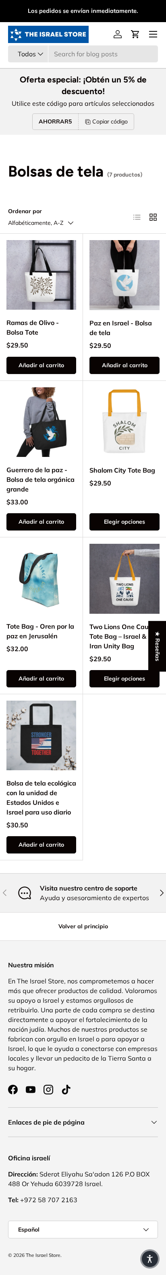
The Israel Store (43, 1255)
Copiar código (110, 121)
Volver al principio (83, 926)
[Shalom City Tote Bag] (124, 422)
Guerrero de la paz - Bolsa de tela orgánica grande (40, 479)
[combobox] (83, 53)
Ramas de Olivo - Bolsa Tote (32, 327)
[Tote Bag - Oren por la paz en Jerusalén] (41, 578)
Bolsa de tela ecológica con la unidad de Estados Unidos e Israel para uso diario (41, 797)
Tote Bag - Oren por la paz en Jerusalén (40, 631)
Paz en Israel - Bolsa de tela (120, 328)
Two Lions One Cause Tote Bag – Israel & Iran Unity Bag (122, 636)
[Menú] (153, 34)
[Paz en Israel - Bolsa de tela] (124, 275)
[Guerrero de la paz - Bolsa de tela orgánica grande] (41, 422)
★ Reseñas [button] (157, 646)
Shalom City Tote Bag (122, 470)
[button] (135, 34)
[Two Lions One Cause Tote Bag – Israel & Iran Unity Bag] (124, 579)
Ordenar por (25, 211)
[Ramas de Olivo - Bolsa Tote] (41, 275)
